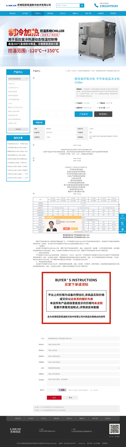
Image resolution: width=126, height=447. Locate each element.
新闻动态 (50, 13)
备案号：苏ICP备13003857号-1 (67, 443)
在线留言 (101, 13)
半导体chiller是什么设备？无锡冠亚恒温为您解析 (18, 170)
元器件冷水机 (12, 123)
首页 (68, 71)
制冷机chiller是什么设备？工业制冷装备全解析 (18, 166)
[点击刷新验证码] (62, 389)
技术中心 (63, 13)
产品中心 (38, 13)
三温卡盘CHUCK (13, 87)
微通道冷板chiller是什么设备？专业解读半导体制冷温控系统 (18, 151)
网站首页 (13, 13)
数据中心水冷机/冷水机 (15, 107)
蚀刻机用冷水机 (13, 115)
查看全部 (18, 129)
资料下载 (88, 13)
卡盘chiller (11, 83)
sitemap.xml (81, 443)
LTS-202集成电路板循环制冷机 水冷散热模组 (53, 410)
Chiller (10, 103)
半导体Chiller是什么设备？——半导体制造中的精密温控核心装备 (18, 174)
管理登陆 (104, 443)
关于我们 (25, 13)
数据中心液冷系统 (13, 111)
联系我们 (113, 13)
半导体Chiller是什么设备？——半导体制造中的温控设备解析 (18, 177)
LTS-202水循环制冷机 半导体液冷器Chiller (52, 407)
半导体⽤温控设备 (13, 99)
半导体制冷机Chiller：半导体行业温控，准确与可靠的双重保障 (18, 144)
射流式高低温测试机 (14, 119)
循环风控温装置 (13, 95)
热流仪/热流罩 (12, 91)
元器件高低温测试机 (14, 79)
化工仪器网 (97, 443)
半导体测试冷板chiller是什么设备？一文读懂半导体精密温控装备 (18, 147)
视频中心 (76, 13)
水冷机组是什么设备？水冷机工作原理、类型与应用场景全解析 (18, 162)
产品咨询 (84, 114)
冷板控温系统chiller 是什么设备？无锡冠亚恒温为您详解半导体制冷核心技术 (18, 155)
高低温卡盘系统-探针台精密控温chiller (18, 159)
